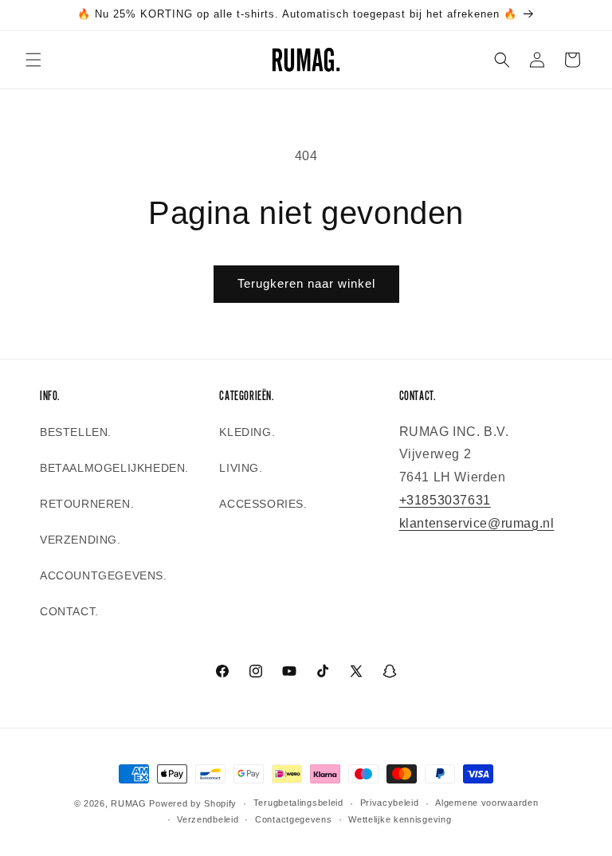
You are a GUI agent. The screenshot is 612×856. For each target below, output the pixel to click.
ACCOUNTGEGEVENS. (103, 575)
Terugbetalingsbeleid (298, 802)
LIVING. (240, 467)
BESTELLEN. (76, 432)
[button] (33, 59)
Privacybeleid (389, 802)
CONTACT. (69, 611)
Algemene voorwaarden (486, 802)
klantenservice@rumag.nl (477, 523)
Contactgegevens (293, 819)
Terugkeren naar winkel (306, 283)
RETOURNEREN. (87, 503)
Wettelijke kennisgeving (399, 819)
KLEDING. (247, 432)
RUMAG (129, 803)
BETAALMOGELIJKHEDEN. (114, 467)
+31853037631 (445, 500)
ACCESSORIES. (263, 503)
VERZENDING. (80, 539)
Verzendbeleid (207, 819)
